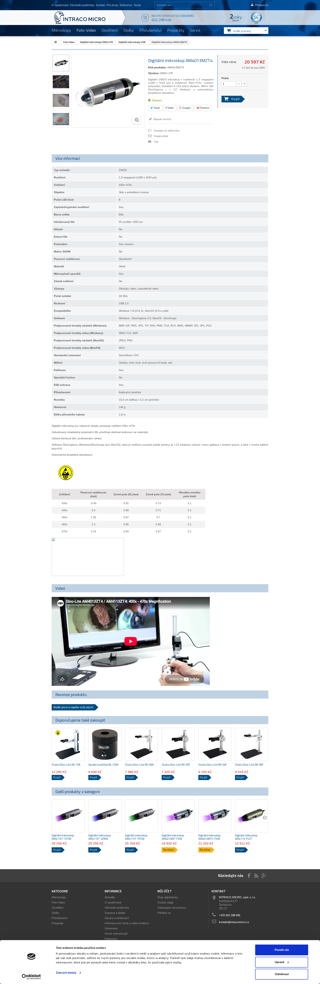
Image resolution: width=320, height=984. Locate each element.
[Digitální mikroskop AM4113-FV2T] (251, 815)
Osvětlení (109, 30)
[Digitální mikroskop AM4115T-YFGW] (141, 815)
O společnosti (60, 5)
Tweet (156, 107)
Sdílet (170, 107)
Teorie (137, 5)
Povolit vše (282, 949)
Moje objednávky (167, 897)
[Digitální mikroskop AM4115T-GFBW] (104, 815)
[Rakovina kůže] (61, 119)
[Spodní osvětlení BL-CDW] (104, 744)
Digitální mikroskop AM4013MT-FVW (173, 837)
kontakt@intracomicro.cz (234, 922)
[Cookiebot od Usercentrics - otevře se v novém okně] (31, 977)
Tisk (156, 141)
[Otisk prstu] (61, 100)
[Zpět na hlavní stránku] (55, 42)
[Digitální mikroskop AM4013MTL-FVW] (214, 815)
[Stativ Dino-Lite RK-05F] (178, 744)
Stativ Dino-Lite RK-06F (249, 764)
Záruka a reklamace (117, 918)
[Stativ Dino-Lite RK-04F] (214, 744)
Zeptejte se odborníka (166, 130)
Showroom (111, 928)
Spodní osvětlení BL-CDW (103, 764)
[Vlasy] (61, 81)
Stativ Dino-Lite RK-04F (212, 764)
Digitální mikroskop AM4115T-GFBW (99, 837)
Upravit (279, 962)
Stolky (128, 30)
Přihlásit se (164, 912)
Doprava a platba (115, 912)
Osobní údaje (165, 902)
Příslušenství (150, 30)
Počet (225, 78)
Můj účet (164, 891)
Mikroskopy (61, 30)
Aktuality (110, 897)
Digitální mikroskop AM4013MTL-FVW (209, 837)
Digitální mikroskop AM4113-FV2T (246, 837)
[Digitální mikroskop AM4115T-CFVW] (68, 815)
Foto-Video (86, 30)
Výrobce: (153, 73)
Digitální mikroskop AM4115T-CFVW (63, 837)
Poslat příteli (161, 136)
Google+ (186, 107)
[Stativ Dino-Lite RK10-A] (68, 744)
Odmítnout (282, 974)
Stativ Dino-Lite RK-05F (176, 764)
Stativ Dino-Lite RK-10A (66, 764)
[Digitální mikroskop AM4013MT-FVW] (178, 815)
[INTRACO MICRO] (87, 17)
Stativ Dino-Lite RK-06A (139, 764)
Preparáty (175, 30)
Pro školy (112, 5)
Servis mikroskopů (116, 933)
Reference (126, 5)
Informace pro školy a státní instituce (127, 923)
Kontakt (100, 5)
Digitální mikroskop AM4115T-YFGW (136, 837)
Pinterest (204, 107)
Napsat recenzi (162, 119)
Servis (195, 30)
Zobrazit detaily (66, 972)
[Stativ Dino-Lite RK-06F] (251, 744)
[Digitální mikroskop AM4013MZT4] (61, 63)
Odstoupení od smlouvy (171, 907)
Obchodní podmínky (82, 5)
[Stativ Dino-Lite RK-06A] (141, 744)
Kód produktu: (157, 67)
